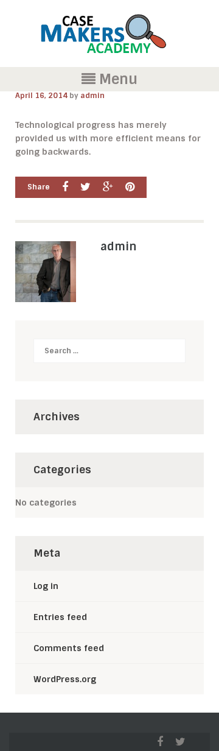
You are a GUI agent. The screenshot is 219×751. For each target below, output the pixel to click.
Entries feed (60, 617)
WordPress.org (64, 679)
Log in (45, 585)
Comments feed (68, 648)
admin (92, 95)
